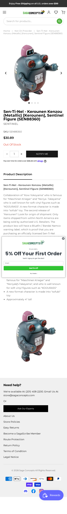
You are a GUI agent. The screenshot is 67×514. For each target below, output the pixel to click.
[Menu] (4, 12)
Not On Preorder (23, 31)
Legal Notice (11, 457)
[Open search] (59, 21)
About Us (9, 416)
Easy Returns (11, 427)
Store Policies (11, 421)
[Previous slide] (6, 73)
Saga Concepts (27, 470)
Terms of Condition (14, 451)
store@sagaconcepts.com (19, 395)
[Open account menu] (48, 12)
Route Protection (13, 439)
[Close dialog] (63, 238)
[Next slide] (61, 73)
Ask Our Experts (26, 408)
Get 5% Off (33, 268)
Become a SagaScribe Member (22, 433)
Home (6, 31)
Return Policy (11, 445)
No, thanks (33, 273)
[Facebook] (33, 491)
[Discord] (25, 491)
